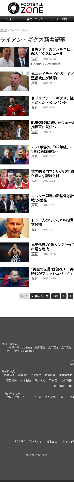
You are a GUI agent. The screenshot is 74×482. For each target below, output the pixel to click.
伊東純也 (36, 374)
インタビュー (11, 19)
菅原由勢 (11, 380)
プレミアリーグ (15, 396)
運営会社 (52, 441)
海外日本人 (8, 371)
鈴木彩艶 (26, 380)
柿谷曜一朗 (13, 347)
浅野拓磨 (9, 374)
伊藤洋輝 (50, 374)
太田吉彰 (66, 347)
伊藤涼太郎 (65, 374)
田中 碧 (53, 380)
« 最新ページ (40, 296)
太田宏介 (53, 347)
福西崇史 (40, 347)
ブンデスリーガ (54, 396)
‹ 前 (55, 296)
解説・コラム (34, 19)
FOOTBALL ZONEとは (28, 441)
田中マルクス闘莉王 (23, 350)
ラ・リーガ (34, 396)
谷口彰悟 (66, 380)
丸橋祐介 (27, 347)
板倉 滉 (22, 374)
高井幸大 (40, 380)
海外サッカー (12, 393)
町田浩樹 (59, 385)
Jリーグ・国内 (58, 19)
